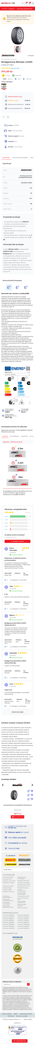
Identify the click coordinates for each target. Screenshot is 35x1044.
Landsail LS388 (7, 889)
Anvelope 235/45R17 (23, 915)
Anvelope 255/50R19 (23, 922)
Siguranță (5, 436)
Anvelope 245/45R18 (8, 926)
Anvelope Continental (9, 881)
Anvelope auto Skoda (24, 884)
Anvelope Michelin (8, 877)
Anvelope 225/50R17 (23, 917)
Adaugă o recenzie (18, 541)
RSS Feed (11, 1016)
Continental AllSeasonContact (8, 906)
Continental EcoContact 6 (7, 903)
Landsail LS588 (7, 888)
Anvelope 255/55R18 (8, 922)
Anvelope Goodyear (8, 882)
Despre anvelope (22, 907)
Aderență (17, 75)
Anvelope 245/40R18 (8, 928)
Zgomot (7, 79)
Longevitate (24, 436)
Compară (31, 55)
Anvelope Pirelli (7, 879)
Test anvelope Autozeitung (22, 902)
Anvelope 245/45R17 (23, 920)
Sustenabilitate (14, 436)
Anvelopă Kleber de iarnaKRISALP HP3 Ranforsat (17, 805)
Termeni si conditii (21, 1016)
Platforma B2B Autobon (22, 905)
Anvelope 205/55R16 (8, 915)
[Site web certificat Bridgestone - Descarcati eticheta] (17, 969)
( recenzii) (15, 68)
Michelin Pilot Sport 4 (24, 886)
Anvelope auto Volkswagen (22, 877)
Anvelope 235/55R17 (23, 919)
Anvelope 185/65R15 (8, 920)
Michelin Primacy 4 (23, 888)
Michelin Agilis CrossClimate (22, 893)
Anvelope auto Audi (23, 880)
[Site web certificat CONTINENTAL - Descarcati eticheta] (17, 958)
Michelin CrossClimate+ (22, 890)
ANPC (16, 1014)
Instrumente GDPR (26, 1014)
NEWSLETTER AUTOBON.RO (12, 982)
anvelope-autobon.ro (13, 1019)
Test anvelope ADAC (23, 896)
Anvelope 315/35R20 (23, 928)
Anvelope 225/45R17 (8, 917)
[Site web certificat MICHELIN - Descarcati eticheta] (17, 938)
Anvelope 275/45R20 (23, 926)
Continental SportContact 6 (7, 896)
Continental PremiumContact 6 (8, 900)
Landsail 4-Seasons (8, 891)
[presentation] (2, 785)
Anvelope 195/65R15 (8, 919)
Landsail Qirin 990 (8, 886)
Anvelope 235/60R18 (9, 924)
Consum (6, 75)
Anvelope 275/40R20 (24, 924)
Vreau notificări (7, 1014)
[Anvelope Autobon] (8, 3)
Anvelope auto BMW (23, 882)
